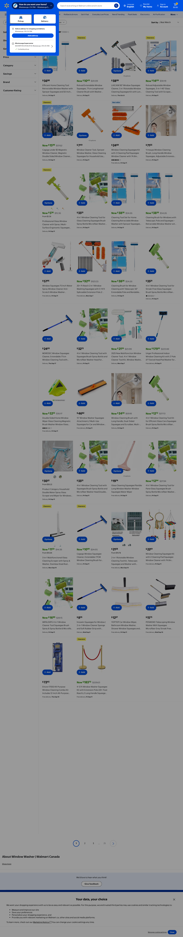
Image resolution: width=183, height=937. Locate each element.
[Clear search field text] (110, 5)
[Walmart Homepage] (6, 5)
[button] (146, 5)
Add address (33, 36)
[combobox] (88, 5)
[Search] (116, 5)
